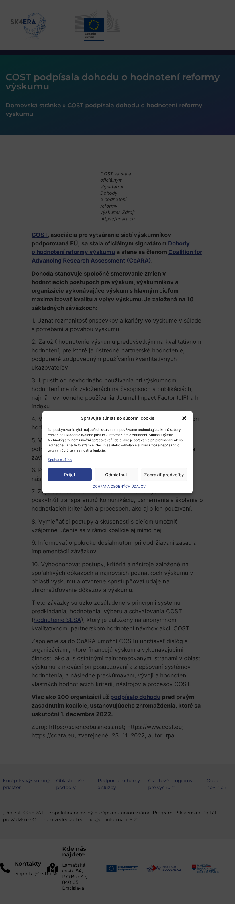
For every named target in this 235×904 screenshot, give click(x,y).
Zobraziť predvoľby (164, 474)
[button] (184, 418)
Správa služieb (60, 460)
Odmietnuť (116, 474)
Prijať (69, 474)
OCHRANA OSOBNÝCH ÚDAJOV (119, 486)
